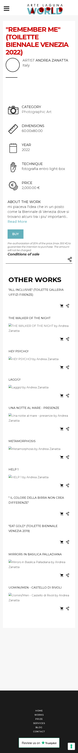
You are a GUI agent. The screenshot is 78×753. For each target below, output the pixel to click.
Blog (39, 727)
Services (39, 723)
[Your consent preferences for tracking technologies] (71, 746)
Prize (39, 719)
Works (39, 714)
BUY (15, 234)
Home (39, 710)
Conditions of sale (23, 254)
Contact (39, 731)
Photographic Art (36, 112)
